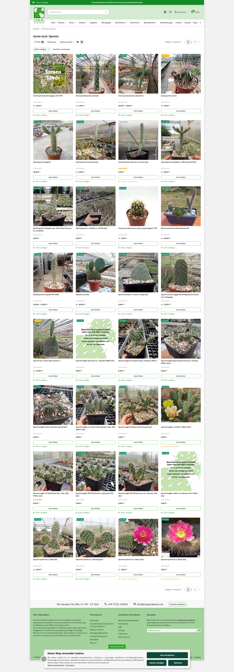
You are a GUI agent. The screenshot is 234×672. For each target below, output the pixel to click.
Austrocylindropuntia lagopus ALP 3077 (48, 96)
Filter (39, 42)
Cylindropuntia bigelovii (42, 162)
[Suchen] (106, 12)
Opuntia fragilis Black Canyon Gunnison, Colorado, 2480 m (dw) (179, 362)
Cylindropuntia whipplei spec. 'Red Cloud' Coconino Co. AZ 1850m (52, 229)
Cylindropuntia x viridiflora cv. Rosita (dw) (91, 228)
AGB (120, 627)
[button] (170, 12)
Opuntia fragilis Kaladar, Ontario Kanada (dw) (135, 427)
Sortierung (51, 42)
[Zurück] (184, 42)
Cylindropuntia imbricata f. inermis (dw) (133, 162)
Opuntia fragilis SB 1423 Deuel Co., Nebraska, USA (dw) (94, 494)
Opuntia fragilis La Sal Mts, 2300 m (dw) (176, 427)
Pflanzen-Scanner (97, 630)
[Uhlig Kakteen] (39, 15)
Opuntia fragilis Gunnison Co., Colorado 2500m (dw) (95, 361)
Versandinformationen (98, 636)
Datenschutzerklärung (186, 620)
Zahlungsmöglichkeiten (99, 633)
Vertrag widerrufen (117, 646)
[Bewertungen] (37, 102)
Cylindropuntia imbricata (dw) (87, 162)
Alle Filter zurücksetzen (61, 49)
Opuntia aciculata (82, 294)
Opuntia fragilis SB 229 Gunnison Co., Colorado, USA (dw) (137, 494)
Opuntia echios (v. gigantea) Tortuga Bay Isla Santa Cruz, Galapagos (180, 295)
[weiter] (199, 42)
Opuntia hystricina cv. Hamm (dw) (131, 559)
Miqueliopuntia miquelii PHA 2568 (46, 294)
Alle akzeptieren (167, 655)
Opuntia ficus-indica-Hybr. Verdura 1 (46, 361)
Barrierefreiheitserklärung (128, 620)
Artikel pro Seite (66, 42)
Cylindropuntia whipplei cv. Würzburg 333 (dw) (178, 162)
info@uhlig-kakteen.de (150, 604)
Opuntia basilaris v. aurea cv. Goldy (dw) (133, 294)
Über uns (93, 643)
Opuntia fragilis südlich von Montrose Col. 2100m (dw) (179, 494)
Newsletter (94, 639)
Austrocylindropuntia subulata (87, 96)
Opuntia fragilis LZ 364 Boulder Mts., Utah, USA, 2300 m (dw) (51, 494)
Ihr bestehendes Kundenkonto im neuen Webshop (101, 625)
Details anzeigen (157, 663)
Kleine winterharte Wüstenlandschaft (175, 228)
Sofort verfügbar (40, 49)
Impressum (122, 634)
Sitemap (121, 630)
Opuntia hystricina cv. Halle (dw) (45, 559)
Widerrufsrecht (124, 637)
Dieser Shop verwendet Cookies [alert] (66, 653)
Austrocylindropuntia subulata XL (131, 96)
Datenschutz (123, 624)
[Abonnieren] (199, 630)
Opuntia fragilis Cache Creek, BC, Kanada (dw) (50, 427)
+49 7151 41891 (118, 604)
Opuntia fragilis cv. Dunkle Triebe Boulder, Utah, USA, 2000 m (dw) (95, 428)
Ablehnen (178, 663)
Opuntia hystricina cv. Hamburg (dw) (89, 559)
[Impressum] (165, 12)
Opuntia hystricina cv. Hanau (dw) (173, 559)
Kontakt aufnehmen (177, 604)
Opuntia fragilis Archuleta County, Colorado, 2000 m (137, 361)
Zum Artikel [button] (53, 111)
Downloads (94, 620)
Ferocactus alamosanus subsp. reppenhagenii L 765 (137, 228)
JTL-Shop (197, 657)
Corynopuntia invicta (168, 96)
